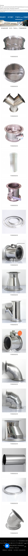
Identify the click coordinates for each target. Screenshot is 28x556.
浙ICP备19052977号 (13, 543)
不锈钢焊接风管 (22, 28)
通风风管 (14, 545)
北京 (22, 550)
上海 (19, 550)
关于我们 (10, 17)
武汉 (17, 550)
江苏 (14, 550)
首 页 (10, 28)
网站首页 (3, 17)
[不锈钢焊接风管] (14, 43)
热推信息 (4, 550)
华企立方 (17, 547)
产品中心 (18, 17)
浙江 (24, 550)
